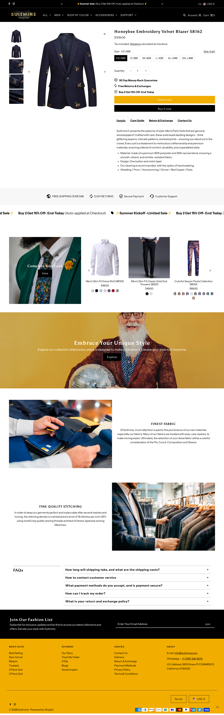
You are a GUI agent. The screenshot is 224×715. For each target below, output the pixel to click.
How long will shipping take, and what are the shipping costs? (112, 569)
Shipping (135, 44)
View (45, 273)
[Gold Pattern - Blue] (203, 293)
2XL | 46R (187, 58)
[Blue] (100, 290)
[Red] (113, 290)
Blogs (65, 665)
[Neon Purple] (187, 293)
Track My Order (71, 657)
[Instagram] (13, 4)
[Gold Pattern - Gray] (193, 298)
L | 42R (159, 58)
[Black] (96, 290)
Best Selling (16, 653)
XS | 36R (121, 58)
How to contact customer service (90, 577)
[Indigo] (174, 293)
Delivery (119, 657)
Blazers (13, 661)
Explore (112, 357)
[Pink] (104, 290)
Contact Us (185, 120)
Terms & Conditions (126, 673)
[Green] (179, 293)
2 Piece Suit (16, 669)
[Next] (162, 4)
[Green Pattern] (207, 293)
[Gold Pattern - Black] (195, 293)
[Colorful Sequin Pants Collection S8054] (193, 257)
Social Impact (69, 669)
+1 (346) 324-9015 (192, 658)
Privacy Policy (122, 669)
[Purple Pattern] (211, 293)
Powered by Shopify (42, 709)
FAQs (65, 661)
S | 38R (134, 58)
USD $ (211, 3)
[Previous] (62, 4)
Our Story (67, 653)
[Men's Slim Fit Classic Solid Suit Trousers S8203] (149, 257)
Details (121, 120)
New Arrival (16, 657)
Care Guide (137, 120)
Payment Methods (125, 665)
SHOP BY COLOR (78, 15)
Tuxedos (14, 665)
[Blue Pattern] (199, 293)
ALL (45, 15)
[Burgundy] (183, 293)
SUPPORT (127, 15)
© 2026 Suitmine (19, 709)
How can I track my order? (85, 593)
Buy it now (164, 108)
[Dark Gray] (108, 290)
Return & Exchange (161, 120)
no (199, 3)
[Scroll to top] (217, 707)
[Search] (185, 14)
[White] (92, 290)
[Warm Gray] (117, 290)
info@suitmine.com (186, 653)
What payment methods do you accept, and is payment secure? (113, 585)
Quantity (119, 70)
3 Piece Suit (16, 673)
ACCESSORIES (104, 15)
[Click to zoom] (104, 34)
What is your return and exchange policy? (97, 601)
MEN (57, 15)
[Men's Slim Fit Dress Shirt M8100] (104, 257)
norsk (179, 699)
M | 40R (146, 58)
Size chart (209, 51)
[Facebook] (9, 4)
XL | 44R (173, 58)
